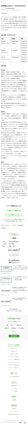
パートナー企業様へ (14, 391)
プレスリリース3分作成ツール (14, 364)
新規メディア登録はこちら (15, 210)
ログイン (14, 331)
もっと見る (18, 310)
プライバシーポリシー (14, 411)
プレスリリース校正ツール (14, 367)
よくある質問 (21, 328)
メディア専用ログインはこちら (14, 215)
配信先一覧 (19, 325)
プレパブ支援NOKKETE (14, 376)
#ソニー (14, 225)
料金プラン (12, 325)
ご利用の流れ (13, 328)
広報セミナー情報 (14, 353)
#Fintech (3, 228)
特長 (7, 325)
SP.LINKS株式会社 (10, 8)
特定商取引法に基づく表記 (14, 414)
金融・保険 (4, 13)
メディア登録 (14, 388)
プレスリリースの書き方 (14, 356)
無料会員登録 (14, 336)
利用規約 (14, 408)
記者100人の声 (14, 351)
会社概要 (14, 399)
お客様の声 (6, 328)
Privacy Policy (17, 422)
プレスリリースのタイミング (14, 362)
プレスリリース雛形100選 (14, 359)
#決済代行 (20, 225)
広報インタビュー (14, 348)
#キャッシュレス (5, 225)
